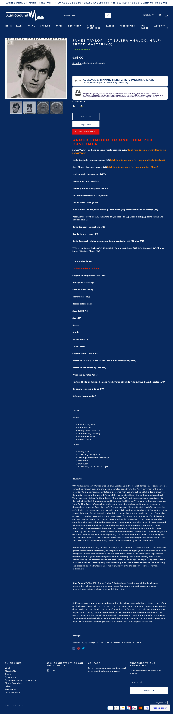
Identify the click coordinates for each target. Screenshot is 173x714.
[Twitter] (83, 648)
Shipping (76, 63)
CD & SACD (10, 671)
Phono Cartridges (93, 27)
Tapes (59, 26)
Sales (19, 26)
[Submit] (108, 15)
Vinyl (31, 26)
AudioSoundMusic (17, 706)
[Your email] (149, 682)
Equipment (74, 26)
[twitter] (54, 671)
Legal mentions (12, 692)
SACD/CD (45, 26)
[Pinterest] (78, 648)
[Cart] (166, 15)
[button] (11, 69)
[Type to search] (83, 15)
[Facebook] (73, 648)
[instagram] (48, 671)
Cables (110, 26)
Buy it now (86, 124)
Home (8, 26)
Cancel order (160, 708)
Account (159, 26)
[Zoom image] (36, 69)
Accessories (127, 26)
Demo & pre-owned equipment (20, 680)
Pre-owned (144, 27)
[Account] (160, 15)
